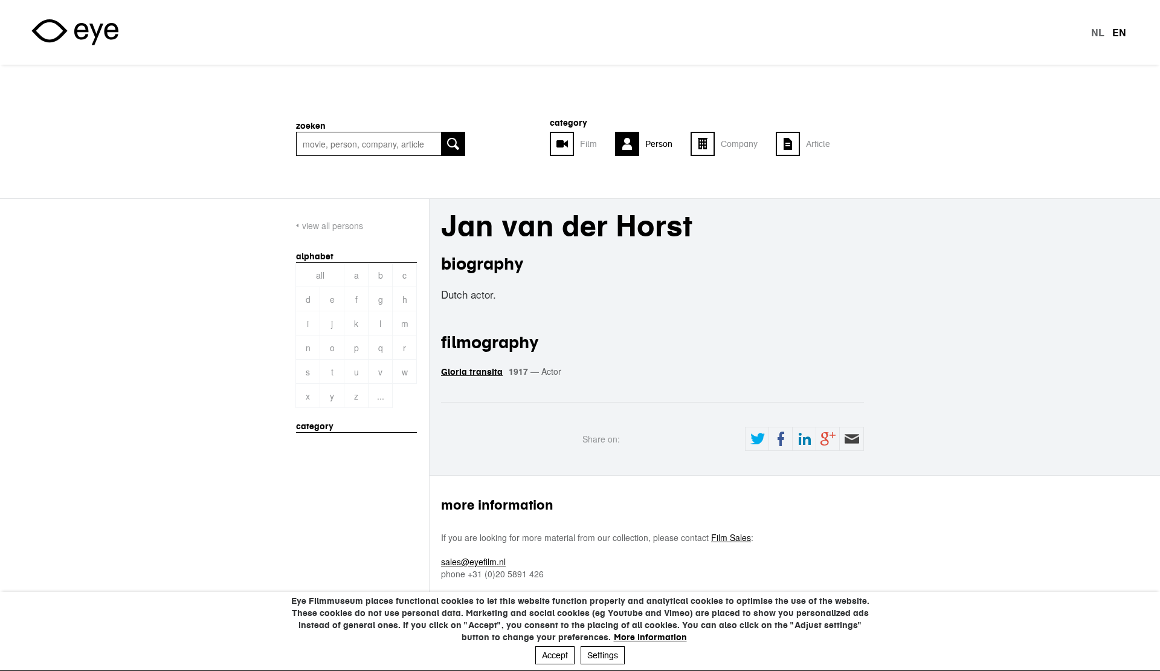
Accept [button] (555, 655)
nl (1097, 33)
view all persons (332, 225)
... (380, 396)
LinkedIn (804, 438)
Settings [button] (602, 655)
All (320, 275)
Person (658, 143)
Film (588, 143)
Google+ (827, 438)
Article (818, 143)
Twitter (757, 438)
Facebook (780, 438)
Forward (851, 438)
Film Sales (731, 537)
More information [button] (650, 637)
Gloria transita (472, 371)
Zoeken (311, 125)
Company (739, 143)
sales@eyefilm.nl (473, 562)
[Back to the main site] (74, 32)
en (1119, 33)
